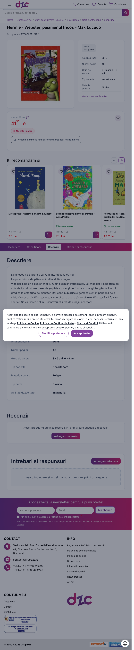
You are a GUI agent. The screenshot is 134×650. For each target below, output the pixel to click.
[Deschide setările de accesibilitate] (125, 643)
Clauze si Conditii (87, 323)
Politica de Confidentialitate (57, 323)
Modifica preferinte (53, 333)
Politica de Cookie (28, 323)
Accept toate (82, 333)
